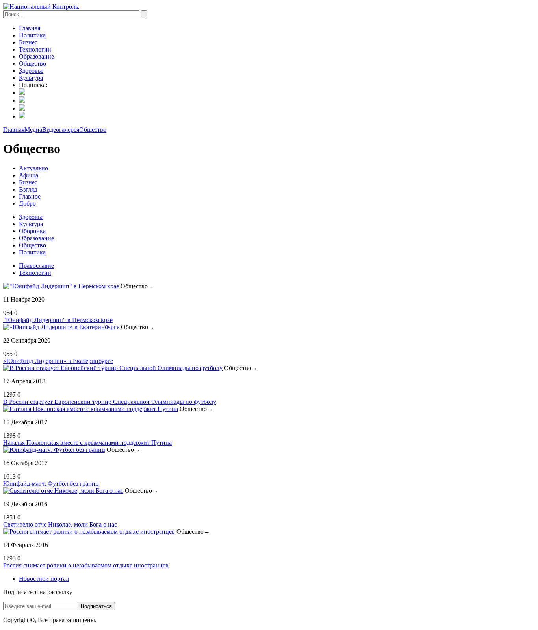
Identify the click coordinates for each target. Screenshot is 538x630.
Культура (31, 77)
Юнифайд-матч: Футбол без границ (51, 483)
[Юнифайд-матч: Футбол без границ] (54, 449)
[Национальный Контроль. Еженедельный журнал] (41, 6)
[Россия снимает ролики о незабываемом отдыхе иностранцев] (89, 531)
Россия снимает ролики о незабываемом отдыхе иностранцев (86, 565)
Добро (27, 203)
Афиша (28, 175)
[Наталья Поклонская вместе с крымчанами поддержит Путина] (90, 408)
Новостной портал (44, 578)
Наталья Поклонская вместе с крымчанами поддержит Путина (87, 442)
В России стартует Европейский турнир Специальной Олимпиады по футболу (109, 401)
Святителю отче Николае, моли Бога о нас (60, 524)
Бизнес (28, 42)
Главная (29, 28)
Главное (30, 196)
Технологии (35, 49)
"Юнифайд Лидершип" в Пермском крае (58, 320)
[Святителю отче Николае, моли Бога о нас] (63, 490)
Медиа (33, 129)
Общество (32, 63)
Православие (36, 265)
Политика (32, 35)
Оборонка (32, 231)
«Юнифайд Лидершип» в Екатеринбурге (58, 360)
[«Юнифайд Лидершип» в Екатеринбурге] (61, 327)
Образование (36, 56)
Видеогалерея (60, 129)
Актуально (33, 168)
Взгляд (28, 189)
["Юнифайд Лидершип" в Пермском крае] (61, 286)
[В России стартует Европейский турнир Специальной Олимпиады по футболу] (113, 368)
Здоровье (31, 70)
